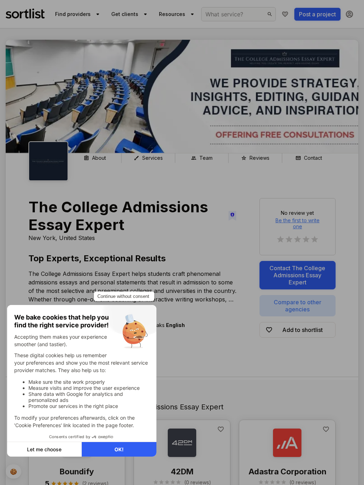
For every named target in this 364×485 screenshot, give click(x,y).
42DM (182, 471)
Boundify (77, 471)
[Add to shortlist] (221, 429)
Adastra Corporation (287, 471)
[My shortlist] (285, 14)
